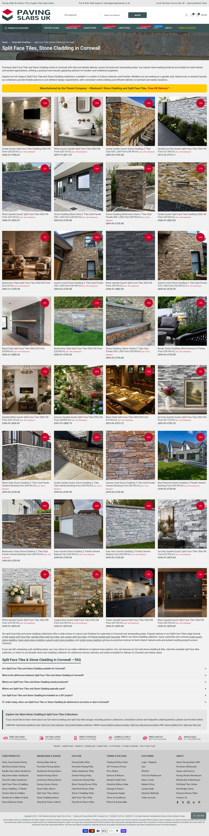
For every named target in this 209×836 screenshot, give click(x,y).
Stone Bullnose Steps (12, 802)
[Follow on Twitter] (183, 802)
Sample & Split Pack (116, 780)
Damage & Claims (115, 788)
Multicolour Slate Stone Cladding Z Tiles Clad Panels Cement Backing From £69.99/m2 (25, 553)
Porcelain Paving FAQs (82, 766)
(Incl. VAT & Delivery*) (27, 152)
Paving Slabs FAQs (81, 762)
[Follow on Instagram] (188, 802)
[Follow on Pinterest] (199, 802)
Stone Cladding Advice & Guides (115, 725)
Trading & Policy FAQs (117, 762)
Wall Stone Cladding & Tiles (28, 725)
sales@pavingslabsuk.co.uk (116, 3)
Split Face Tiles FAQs (82, 797)
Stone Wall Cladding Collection (78, 725)
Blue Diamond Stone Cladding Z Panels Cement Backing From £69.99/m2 (182, 484)
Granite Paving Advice (47, 775)
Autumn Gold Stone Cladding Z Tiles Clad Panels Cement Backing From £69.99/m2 (130, 484)
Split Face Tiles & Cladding (15, 784)
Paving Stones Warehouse (188, 775)
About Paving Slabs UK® (188, 762)
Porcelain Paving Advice (48, 766)
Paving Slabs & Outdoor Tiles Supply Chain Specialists (28, 3)
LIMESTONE (124, 28)
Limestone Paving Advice (49, 780)
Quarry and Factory (185, 771)
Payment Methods (150, 793)
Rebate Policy (148, 784)
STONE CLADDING (130, 746)
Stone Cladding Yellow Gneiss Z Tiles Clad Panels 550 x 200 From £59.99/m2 (127, 350)
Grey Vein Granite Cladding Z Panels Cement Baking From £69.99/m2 (128, 553)
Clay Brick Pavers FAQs (83, 788)
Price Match (112, 771)
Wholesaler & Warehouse (188, 780)
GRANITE (109, 27)
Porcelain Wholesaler (186, 766)
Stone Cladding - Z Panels (14, 788)
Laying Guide (147, 788)
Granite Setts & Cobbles (13, 793)
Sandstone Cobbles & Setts (15, 797)
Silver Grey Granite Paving (14, 762)
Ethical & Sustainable (117, 802)
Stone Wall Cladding (21, 42)
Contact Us (181, 797)
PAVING (57, 746)
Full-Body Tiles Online (186, 784)
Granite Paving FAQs (81, 775)
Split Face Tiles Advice (48, 793)
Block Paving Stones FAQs (84, 784)
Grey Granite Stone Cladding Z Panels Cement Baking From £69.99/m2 (77, 553)
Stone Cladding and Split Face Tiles (124, 88)
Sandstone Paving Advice (49, 771)
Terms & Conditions (116, 797)
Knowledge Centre (185, 788)
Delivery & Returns (115, 775)
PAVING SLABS (52, 28)
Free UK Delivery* (158, 88)
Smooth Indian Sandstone (14, 780)
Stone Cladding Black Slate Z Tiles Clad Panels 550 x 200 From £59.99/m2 (77, 215)
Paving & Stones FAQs (186, 793)
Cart (143, 766)
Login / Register (149, 762)
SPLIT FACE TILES (147, 746)
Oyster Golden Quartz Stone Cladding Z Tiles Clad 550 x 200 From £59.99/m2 (128, 150)
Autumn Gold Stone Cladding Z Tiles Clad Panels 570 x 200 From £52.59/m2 (182, 284)
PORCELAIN (73, 27)
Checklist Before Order (117, 784)
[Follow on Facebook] (177, 802)
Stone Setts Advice (46, 788)
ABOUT (168, 28)
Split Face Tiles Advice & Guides (144, 725)
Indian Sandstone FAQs (83, 771)
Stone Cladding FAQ (173, 725)
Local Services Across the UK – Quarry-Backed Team (181, 3)
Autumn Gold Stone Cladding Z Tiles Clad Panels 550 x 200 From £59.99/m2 (78, 284)
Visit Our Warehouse (151, 775)
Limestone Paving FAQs (83, 780)
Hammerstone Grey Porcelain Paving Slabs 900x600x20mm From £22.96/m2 (26, 823)
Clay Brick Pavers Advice (49, 802)
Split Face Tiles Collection (53, 725)
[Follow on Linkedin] (194, 802)
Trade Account (148, 797)
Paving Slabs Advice (46, 762)
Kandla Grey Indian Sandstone (16, 771)
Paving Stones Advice (47, 784)
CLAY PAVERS (114, 746)
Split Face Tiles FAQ (192, 725)
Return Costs (147, 780)
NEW (158, 27)
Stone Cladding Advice (48, 797)
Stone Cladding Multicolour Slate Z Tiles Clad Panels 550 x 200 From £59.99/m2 (128, 215)
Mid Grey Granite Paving (13, 766)
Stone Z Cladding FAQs (83, 793)
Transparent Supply (116, 793)
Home (5, 42)
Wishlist (145, 771)
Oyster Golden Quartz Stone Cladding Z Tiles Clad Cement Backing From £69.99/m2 (76, 484)
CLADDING (144, 27)
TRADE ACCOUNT (187, 28)
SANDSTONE (90, 28)
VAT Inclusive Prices (116, 766)
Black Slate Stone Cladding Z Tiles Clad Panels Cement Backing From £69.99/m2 (25, 484)
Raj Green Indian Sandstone (15, 775)
